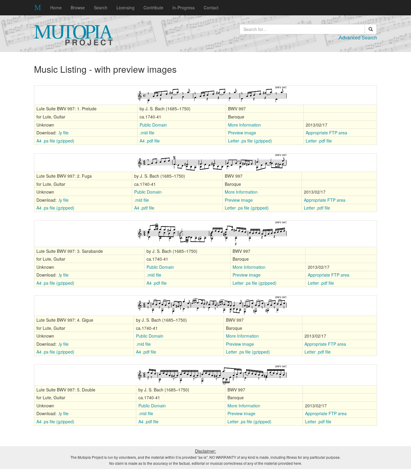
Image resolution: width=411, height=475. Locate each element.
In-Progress (183, 8)
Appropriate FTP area (326, 133)
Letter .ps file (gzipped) (250, 141)
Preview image (242, 133)
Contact (211, 8)
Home (56, 8)
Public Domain (153, 125)
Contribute (153, 8)
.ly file (63, 133)
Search (100, 8)
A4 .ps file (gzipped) (55, 141)
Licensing (125, 8)
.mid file (147, 133)
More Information (244, 125)
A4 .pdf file (150, 141)
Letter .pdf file (319, 141)
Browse (78, 8)
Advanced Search (358, 37)
